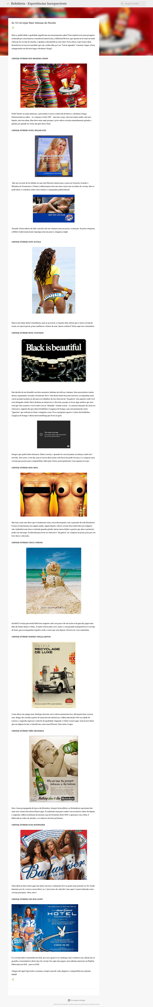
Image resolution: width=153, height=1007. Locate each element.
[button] (13, 27)
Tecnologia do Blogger (77, 1000)
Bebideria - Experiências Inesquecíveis (39, 3)
